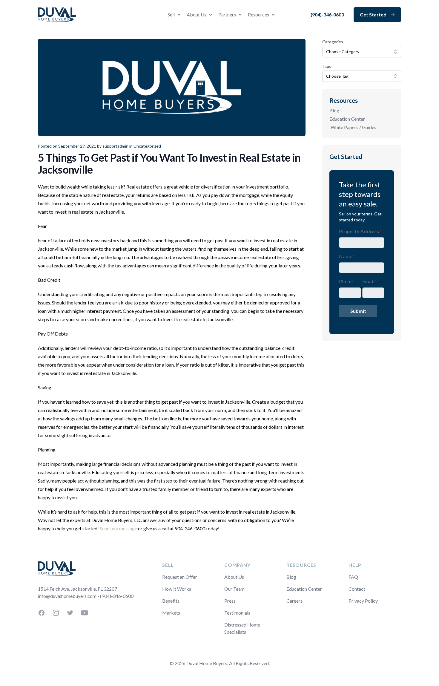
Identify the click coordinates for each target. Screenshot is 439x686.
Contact (357, 589)
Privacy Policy (363, 601)
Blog (334, 110)
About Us (196, 14)
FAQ (353, 577)
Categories (332, 41)
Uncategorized (147, 145)
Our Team (234, 589)
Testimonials (237, 612)
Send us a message (118, 528)
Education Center (347, 119)
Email (369, 281)
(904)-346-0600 (327, 14)
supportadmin (115, 145)
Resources (258, 14)
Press (230, 601)
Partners (227, 14)
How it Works (176, 589)
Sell (171, 14)
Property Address (360, 231)
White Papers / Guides (353, 127)
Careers (294, 601)
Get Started (373, 14)
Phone (346, 281)
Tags (326, 66)
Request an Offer (179, 577)
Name (347, 256)
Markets (171, 612)
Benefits (170, 601)
